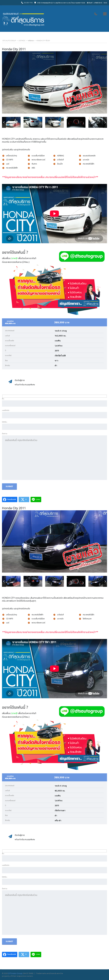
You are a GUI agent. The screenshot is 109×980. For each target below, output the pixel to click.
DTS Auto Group (15, 973)
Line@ (14, 258)
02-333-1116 (28, 3)
